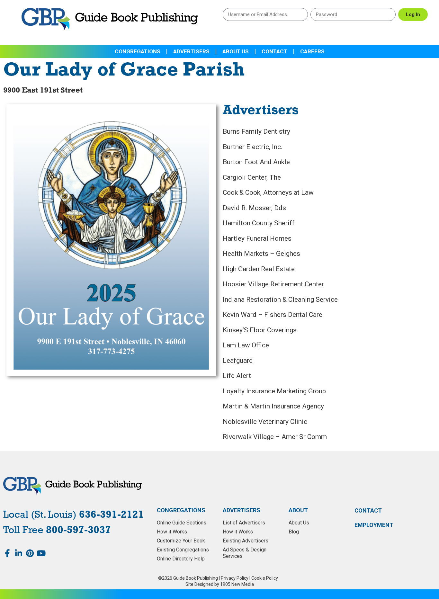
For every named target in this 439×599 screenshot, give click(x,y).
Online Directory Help (181, 559)
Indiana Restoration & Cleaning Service (280, 299)
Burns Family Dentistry (256, 131)
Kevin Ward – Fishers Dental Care (272, 314)
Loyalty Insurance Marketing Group (274, 391)
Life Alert (237, 376)
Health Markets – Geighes (261, 253)
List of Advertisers (244, 523)
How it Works (172, 532)
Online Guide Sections (181, 523)
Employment (373, 525)
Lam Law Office (246, 345)
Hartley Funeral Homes (257, 238)
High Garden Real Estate (259, 269)
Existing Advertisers (245, 541)
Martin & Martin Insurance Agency (273, 406)
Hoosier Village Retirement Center (273, 284)
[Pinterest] (30, 553)
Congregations (137, 51)
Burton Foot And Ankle (256, 162)
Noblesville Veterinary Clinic (265, 421)
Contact (274, 51)
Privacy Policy (234, 578)
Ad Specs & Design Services (244, 553)
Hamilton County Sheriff (259, 223)
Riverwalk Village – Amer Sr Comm (275, 437)
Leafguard (238, 360)
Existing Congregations (183, 550)
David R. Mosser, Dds (254, 208)
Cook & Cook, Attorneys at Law (268, 192)
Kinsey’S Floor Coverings (260, 330)
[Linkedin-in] (18, 553)
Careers (312, 51)
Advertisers (191, 51)
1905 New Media (237, 584)
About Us (235, 51)
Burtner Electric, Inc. (252, 147)
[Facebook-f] (7, 553)
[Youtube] (41, 553)
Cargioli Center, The (252, 177)
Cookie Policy (264, 578)
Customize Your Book (181, 541)
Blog (294, 532)
